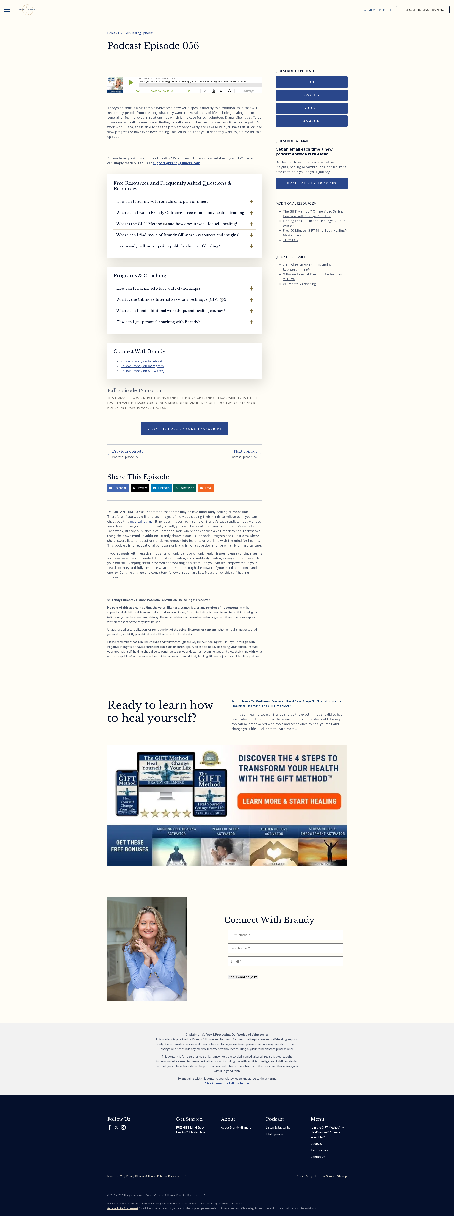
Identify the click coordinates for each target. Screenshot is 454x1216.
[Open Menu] (7, 10)
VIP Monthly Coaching (299, 284)
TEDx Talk (290, 240)
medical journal (141, 521)
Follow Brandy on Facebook (142, 361)
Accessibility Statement (122, 1208)
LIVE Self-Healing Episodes (136, 33)
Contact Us (318, 1157)
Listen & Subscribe (278, 1127)
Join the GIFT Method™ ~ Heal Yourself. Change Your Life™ (327, 1132)
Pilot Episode (274, 1134)
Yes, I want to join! (243, 977)
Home (111, 33)
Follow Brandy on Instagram (142, 366)
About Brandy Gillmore (236, 1127)
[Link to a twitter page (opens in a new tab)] (116, 1127)
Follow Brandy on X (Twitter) (142, 371)
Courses (316, 1144)
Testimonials (319, 1150)
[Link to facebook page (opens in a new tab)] (109, 1127)
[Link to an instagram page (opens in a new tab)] (123, 1127)
